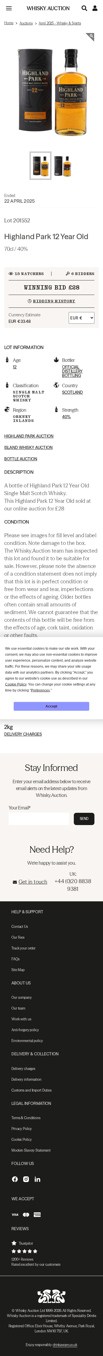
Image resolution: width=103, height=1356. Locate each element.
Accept (51, 706)
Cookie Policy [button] (15, 684)
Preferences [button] (40, 690)
